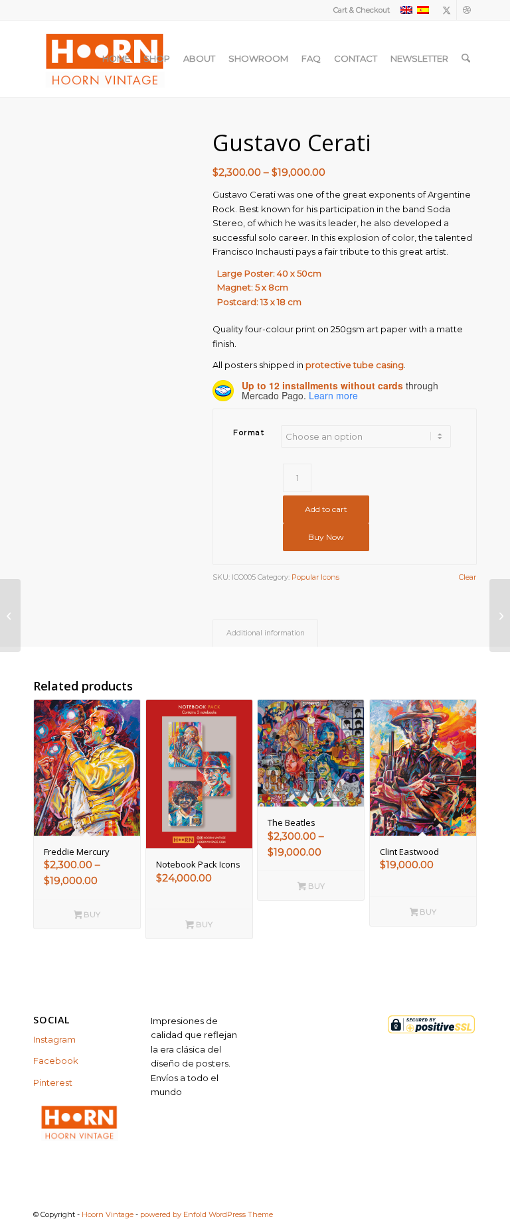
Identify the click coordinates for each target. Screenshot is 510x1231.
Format (248, 432)
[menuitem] (358, 10)
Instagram (54, 1039)
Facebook (55, 1060)
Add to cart (326, 509)
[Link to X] (446, 10)
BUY (91, 914)
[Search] (466, 58)
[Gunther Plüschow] (10, 615)
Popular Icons (315, 577)
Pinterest (52, 1082)
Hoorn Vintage (107, 1214)
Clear (467, 577)
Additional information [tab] (265, 633)
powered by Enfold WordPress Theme (206, 1214)
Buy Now (326, 537)
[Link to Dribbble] (467, 10)
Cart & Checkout (361, 10)
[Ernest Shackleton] (499, 615)
